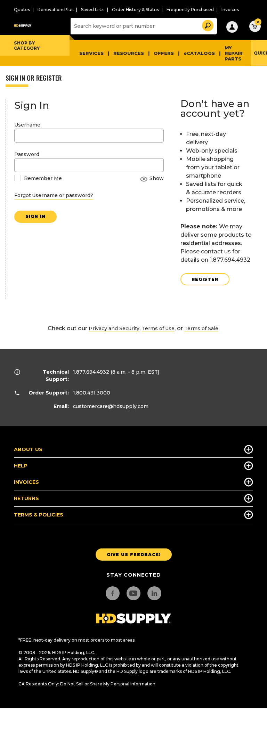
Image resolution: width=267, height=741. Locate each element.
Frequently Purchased (190, 9)
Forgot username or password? (53, 195)
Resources (128, 53)
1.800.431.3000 (91, 393)
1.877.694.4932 (91, 372)
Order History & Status (135, 9)
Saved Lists (92, 9)
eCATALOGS (199, 53)
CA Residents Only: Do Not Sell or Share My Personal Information (86, 683)
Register (205, 279)
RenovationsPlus (55, 9)
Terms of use (158, 328)
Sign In (35, 216)
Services (91, 53)
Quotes (22, 9)
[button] (207, 24)
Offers (164, 53)
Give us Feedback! (134, 554)
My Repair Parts (234, 53)
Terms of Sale (201, 328)
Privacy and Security (114, 328)
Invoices (230, 9)
